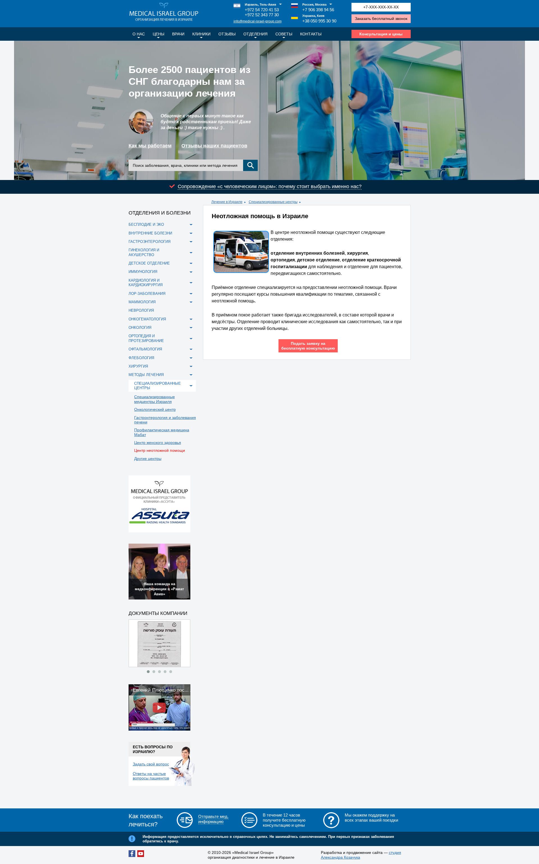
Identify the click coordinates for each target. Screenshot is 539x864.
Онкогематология (147, 319)
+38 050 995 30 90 (319, 21)
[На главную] (164, 12)
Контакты (310, 34)
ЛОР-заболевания (147, 293)
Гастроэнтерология (149, 242)
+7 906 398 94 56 (318, 9)
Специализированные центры (273, 202)
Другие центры (147, 458)
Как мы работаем (150, 146)
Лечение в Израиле (227, 202)
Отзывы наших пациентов (214, 146)
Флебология (141, 358)
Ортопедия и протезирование (146, 338)
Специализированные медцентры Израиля (154, 399)
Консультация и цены (381, 34)
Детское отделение (149, 263)
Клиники (201, 34)
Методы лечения (146, 375)
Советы (283, 34)
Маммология (142, 302)
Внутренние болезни (150, 233)
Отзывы (227, 34)
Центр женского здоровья (157, 442)
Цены (158, 34)
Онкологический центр (155, 409)
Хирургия (138, 366)
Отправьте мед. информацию (213, 819)
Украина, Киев (313, 15)
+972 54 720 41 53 (262, 9)
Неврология (141, 310)
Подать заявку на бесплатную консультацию (308, 345)
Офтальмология (145, 349)
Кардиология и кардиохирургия (146, 282)
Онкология (140, 327)
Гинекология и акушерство (144, 252)
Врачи (178, 34)
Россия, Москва (314, 4)
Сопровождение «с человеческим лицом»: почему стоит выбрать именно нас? (270, 186)
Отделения (255, 34)
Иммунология (143, 272)
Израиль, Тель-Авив (260, 4)
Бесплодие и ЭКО (146, 224)
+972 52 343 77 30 (262, 14)
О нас (139, 34)
